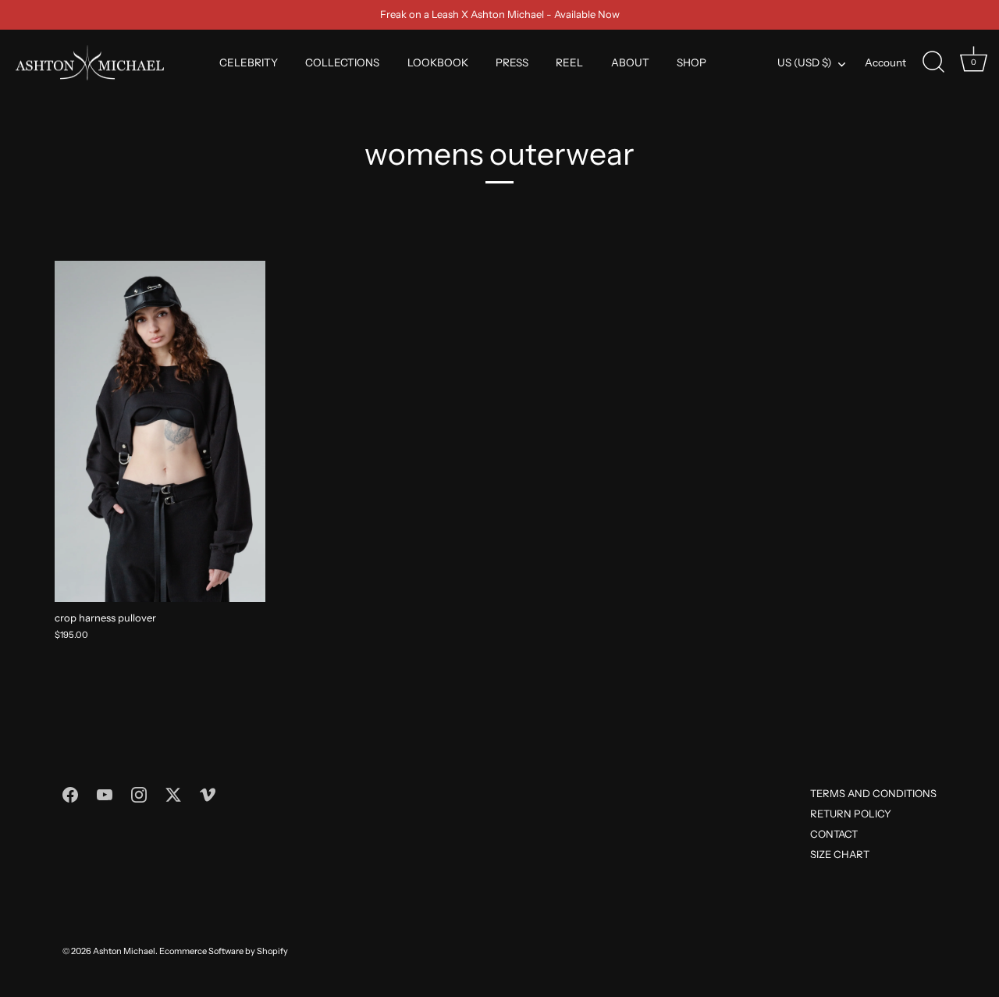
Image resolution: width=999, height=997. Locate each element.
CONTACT (834, 834)
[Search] (933, 62)
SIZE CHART (839, 854)
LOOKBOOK (437, 62)
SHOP (691, 62)
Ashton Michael (124, 950)
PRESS (512, 62)
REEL (569, 62)
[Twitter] (173, 793)
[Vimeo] (207, 793)
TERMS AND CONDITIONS (873, 793)
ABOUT (630, 62)
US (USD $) (804, 62)
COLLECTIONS (342, 62)
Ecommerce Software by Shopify (223, 950)
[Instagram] (139, 793)
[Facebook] (70, 793)
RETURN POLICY (850, 813)
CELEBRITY (248, 62)
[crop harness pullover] (160, 431)
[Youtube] (104, 793)
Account (885, 62)
